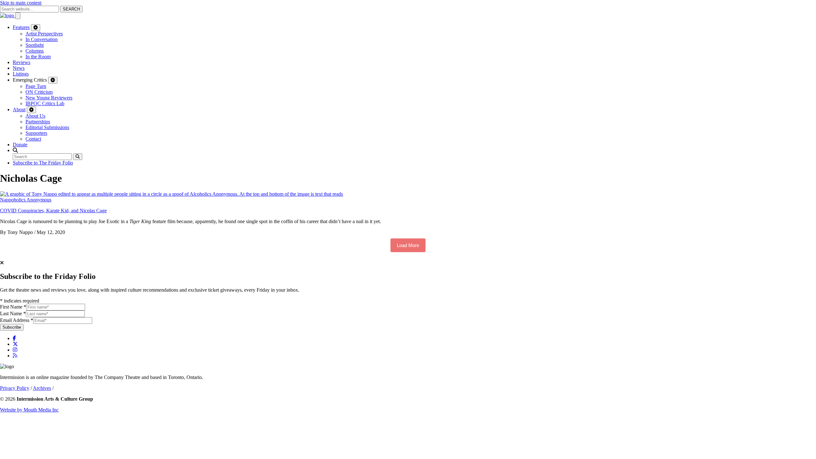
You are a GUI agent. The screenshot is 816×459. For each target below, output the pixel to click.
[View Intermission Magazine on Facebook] (14, 338)
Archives (42, 388)
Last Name (13, 313)
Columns (35, 51)
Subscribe (12, 327)
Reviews (21, 62)
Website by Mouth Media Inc (29, 409)
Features (21, 27)
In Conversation (42, 39)
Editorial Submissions (47, 127)
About (19, 109)
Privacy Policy (14, 388)
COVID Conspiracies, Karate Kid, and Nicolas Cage (53, 210)
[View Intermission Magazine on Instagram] (15, 350)
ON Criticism (39, 92)
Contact (33, 139)
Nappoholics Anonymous (25, 199)
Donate (20, 144)
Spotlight (35, 45)
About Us (35, 116)
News (19, 68)
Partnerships (38, 121)
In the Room (38, 56)
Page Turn (36, 86)
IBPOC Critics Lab (45, 103)
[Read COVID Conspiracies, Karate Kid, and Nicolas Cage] (171, 194)
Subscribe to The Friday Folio (43, 162)
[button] (15, 150)
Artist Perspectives (44, 33)
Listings (21, 73)
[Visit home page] (7, 15)
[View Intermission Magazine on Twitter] (15, 344)
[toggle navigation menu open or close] (17, 15)
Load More (408, 245)
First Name (13, 307)
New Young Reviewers (49, 97)
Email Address (16, 320)
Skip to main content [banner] (20, 2)
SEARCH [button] (71, 9)
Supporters (36, 133)
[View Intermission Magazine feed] (15, 355)
